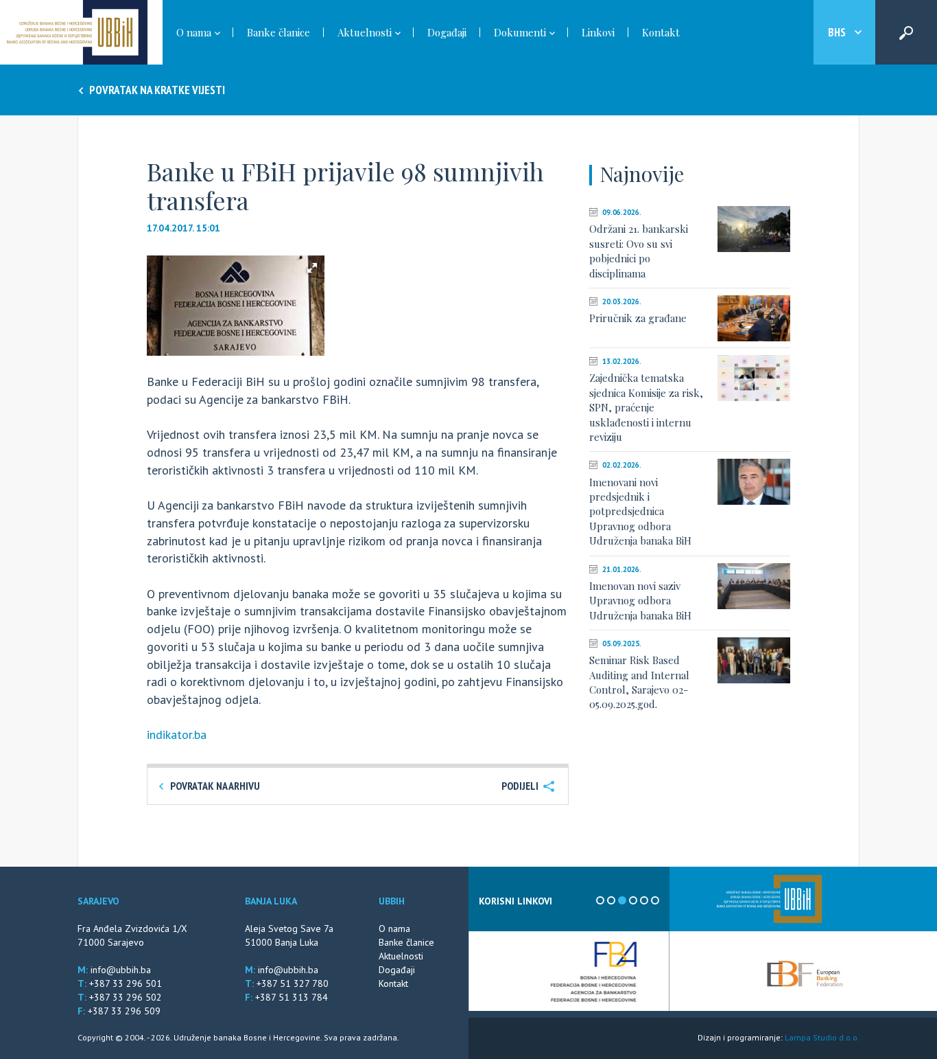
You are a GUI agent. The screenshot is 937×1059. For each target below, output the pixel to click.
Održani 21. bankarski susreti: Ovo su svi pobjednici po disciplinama (638, 251)
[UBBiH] (769, 899)
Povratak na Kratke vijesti (156, 90)
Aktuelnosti (401, 956)
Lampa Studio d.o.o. (822, 1037)
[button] (312, 268)
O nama (394, 928)
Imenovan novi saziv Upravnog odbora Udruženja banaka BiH (640, 600)
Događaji (446, 32)
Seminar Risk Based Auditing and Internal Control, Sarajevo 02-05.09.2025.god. (639, 682)
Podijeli (521, 786)
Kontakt (661, 32)
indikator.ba (176, 734)
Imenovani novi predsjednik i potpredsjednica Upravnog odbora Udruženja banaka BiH (640, 511)
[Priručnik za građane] (753, 318)
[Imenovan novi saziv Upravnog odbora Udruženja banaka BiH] (753, 586)
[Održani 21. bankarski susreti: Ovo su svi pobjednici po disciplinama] (753, 229)
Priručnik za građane (638, 318)
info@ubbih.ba (121, 970)
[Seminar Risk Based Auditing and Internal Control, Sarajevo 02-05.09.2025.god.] (753, 660)
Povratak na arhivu (214, 786)
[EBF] (804, 972)
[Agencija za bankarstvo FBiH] (568, 971)
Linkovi (598, 32)
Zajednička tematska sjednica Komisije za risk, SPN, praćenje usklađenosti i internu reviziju (646, 407)
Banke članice (278, 32)
